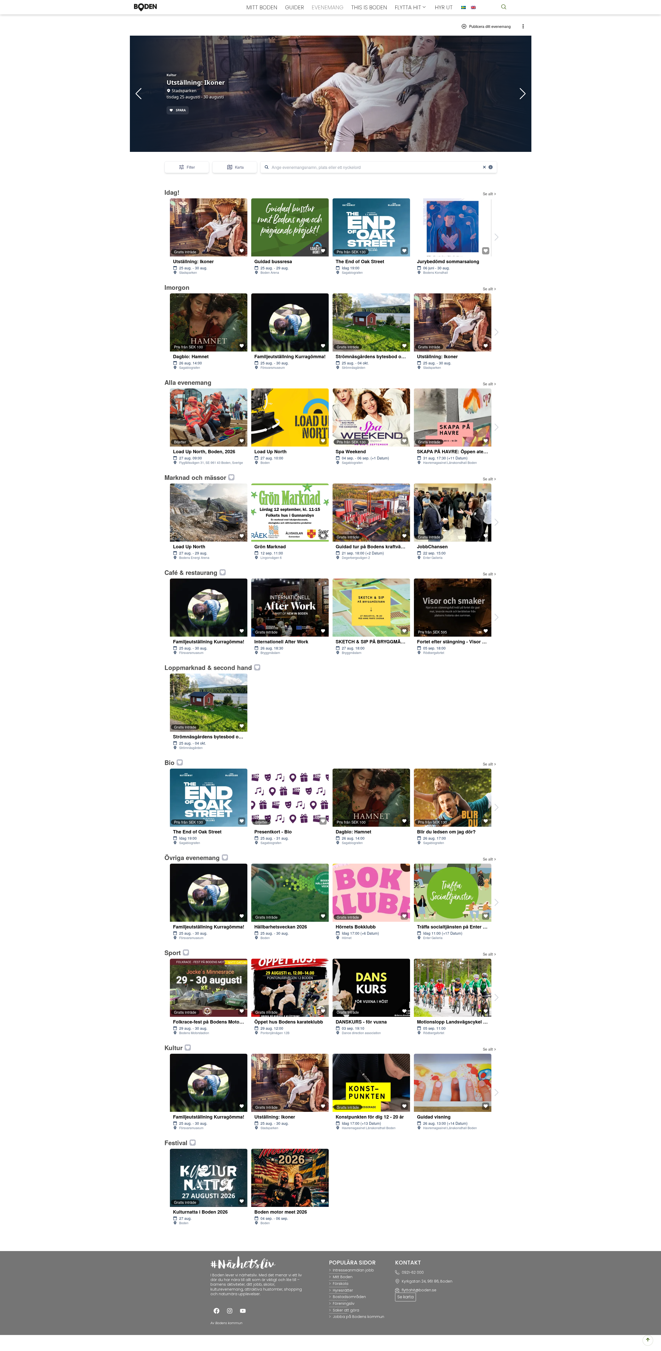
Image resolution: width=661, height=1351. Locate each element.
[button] (504, 7)
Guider (294, 7)
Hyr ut (444, 7)
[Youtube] (243, 1311)
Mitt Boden (261, 7)
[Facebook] (216, 1311)
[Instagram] (229, 1311)
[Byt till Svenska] (463, 7)
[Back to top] (647, 1340)
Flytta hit (408, 7)
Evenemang (327, 7)
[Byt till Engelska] (473, 7)
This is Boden (369, 7)
